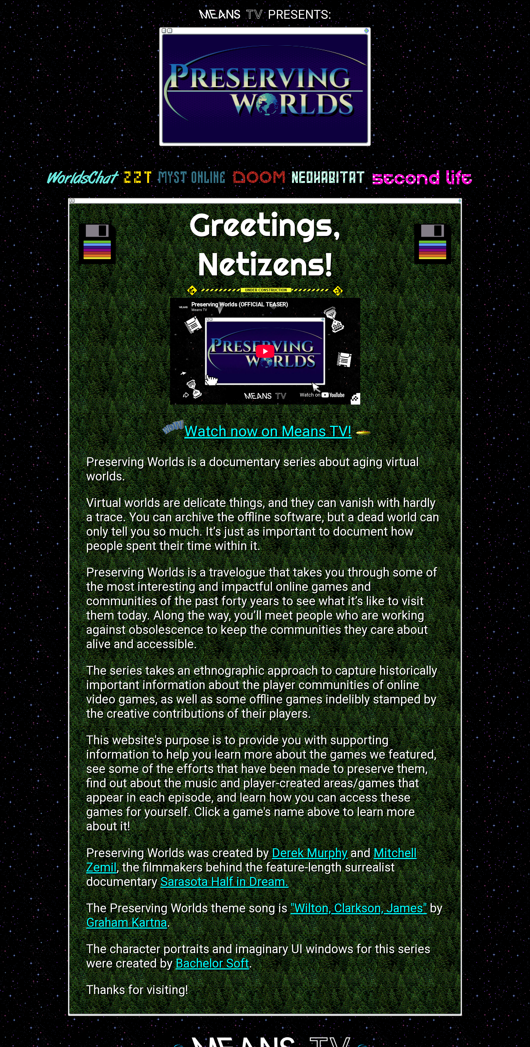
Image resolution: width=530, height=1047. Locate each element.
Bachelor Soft (212, 963)
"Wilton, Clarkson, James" (358, 908)
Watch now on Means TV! (268, 431)
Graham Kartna (126, 922)
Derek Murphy (310, 853)
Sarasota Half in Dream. (224, 882)
